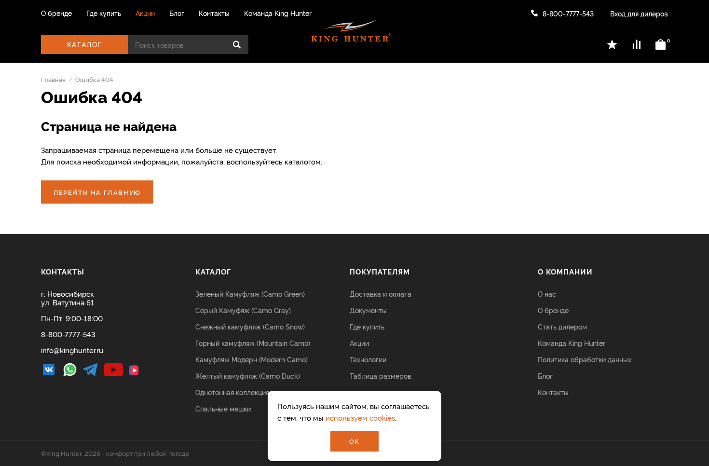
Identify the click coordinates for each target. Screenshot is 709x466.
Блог (176, 13)
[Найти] (236, 44)
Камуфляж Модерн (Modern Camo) (251, 359)
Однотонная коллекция (232, 392)
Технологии (368, 359)
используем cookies (360, 417)
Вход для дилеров (639, 13)
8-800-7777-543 (568, 13)
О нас (547, 293)
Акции (145, 13)
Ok (354, 441)
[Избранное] (612, 44)
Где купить (103, 13)
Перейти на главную (97, 192)
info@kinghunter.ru (72, 350)
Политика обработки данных (584, 359)
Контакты (214, 13)
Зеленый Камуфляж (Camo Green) (250, 293)
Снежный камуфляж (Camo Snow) (250, 326)
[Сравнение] (636, 44)
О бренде (56, 13)
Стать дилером (562, 326)
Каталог (84, 44)
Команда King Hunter (278, 13)
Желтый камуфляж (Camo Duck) (247, 375)
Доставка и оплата (380, 293)
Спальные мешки (223, 408)
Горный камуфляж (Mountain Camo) (252, 342)
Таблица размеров (380, 375)
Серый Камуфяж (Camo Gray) (243, 310)
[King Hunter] (351, 31)
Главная (53, 79)
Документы (368, 310)
